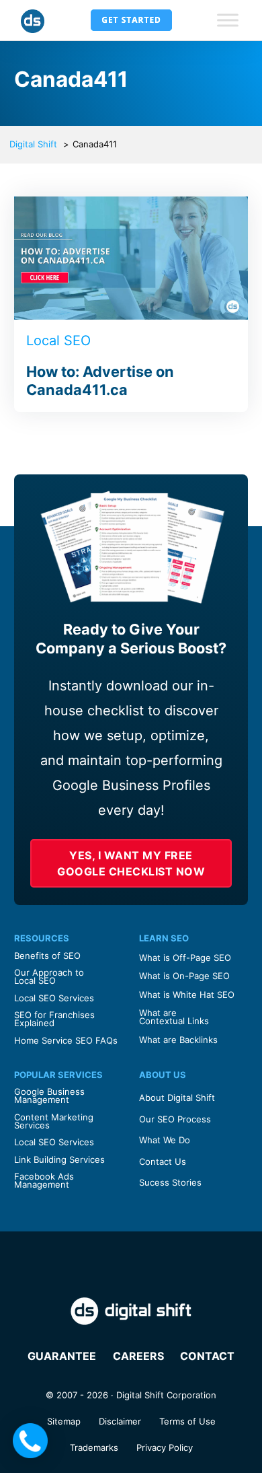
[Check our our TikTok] (201, 1265)
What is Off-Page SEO (185, 957)
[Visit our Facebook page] (89, 1265)
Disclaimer (120, 1421)
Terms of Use (187, 1421)
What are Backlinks (178, 1039)
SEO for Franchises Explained (54, 1019)
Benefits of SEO (47, 955)
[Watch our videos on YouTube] (173, 1265)
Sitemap (64, 1421)
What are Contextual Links (174, 1017)
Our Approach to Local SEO (49, 976)
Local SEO (58, 340)
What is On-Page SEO (184, 975)
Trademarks (94, 1447)
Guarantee (62, 1356)
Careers (138, 1356)
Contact (207, 1356)
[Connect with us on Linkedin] (145, 1265)
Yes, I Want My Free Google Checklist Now (131, 863)
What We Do (164, 1140)
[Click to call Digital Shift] (30, 1440)
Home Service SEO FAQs (66, 1040)
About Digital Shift (177, 1097)
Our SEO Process (175, 1119)
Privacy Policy (164, 1447)
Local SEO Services (54, 998)
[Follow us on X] (60, 1265)
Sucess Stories (170, 1182)
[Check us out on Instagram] (117, 1265)
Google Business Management (49, 1095)
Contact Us (162, 1161)
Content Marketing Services (53, 1121)
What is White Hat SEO (186, 994)
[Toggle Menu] (227, 20)
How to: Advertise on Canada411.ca (100, 381)
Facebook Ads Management (44, 1180)
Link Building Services (59, 1159)
